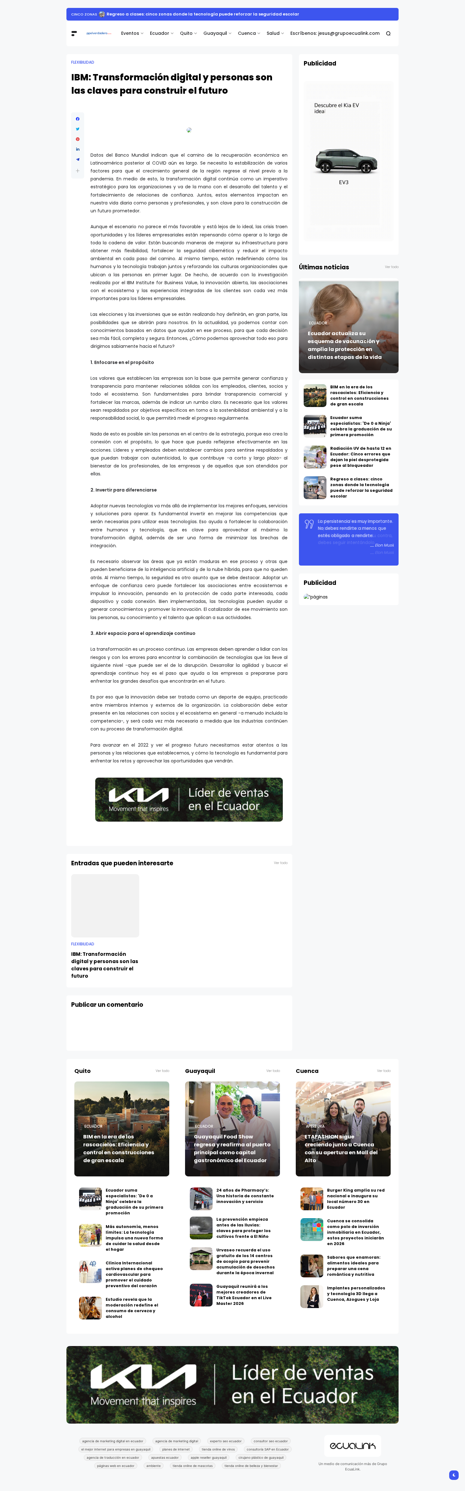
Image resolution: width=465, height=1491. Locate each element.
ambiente (153, 1466)
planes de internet (176, 1449)
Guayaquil (215, 33)
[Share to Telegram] (77, 159)
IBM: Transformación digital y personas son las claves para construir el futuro (104, 965)
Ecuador (159, 33)
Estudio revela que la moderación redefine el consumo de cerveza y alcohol (132, 1308)
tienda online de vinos (218, 1449)
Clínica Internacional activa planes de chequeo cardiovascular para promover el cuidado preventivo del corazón (134, 1274)
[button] (77, 171)
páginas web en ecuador (115, 1466)
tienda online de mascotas (193, 1466)
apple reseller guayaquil (208, 1457)
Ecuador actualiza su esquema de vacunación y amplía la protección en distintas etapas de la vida (345, 345)
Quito (186, 33)
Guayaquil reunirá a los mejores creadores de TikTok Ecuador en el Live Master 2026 (244, 1295)
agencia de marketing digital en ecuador (112, 1441)
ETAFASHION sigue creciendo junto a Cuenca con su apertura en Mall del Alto (341, 1148)
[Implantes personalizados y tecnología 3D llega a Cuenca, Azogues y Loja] (312, 1296)
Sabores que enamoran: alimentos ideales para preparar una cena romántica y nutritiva (354, 1266)
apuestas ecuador (165, 1457)
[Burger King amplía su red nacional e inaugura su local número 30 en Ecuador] (312, 1198)
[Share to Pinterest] (77, 139)
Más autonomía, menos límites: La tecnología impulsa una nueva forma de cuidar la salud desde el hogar (134, 1238)
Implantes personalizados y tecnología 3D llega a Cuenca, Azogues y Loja (356, 1293)
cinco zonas (84, 14)
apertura (315, 1126)
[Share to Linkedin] (77, 149)
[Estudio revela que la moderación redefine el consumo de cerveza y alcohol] (90, 1308)
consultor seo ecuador (271, 1441)
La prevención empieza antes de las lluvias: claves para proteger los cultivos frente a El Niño (243, 1228)
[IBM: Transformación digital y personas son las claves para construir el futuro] (105, 905)
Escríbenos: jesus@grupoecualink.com (335, 33)
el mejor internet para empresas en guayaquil (115, 1449)
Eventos (130, 33)
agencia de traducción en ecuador (113, 1457)
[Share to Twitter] (77, 129)
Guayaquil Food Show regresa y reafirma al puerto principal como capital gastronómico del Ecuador (232, 1148)
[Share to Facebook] (77, 119)
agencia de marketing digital (176, 1441)
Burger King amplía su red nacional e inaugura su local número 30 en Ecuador (356, 1198)
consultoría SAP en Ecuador (268, 1449)
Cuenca (247, 33)
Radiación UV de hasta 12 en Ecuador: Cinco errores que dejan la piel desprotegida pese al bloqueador (360, 457)
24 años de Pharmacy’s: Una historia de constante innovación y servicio (245, 1195)
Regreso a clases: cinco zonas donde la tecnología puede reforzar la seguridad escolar (203, 14)
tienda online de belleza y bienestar (251, 1466)
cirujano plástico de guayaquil (261, 1457)
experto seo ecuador (226, 1441)
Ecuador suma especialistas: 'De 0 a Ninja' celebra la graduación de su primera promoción (361, 426)
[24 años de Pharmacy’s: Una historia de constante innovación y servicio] (201, 1198)
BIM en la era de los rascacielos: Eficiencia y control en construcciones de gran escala (359, 395)
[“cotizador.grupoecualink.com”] (316, 597)
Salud (273, 33)
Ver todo (281, 863)
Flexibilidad (82, 62)
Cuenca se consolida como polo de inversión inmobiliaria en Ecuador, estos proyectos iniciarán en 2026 (355, 1232)
